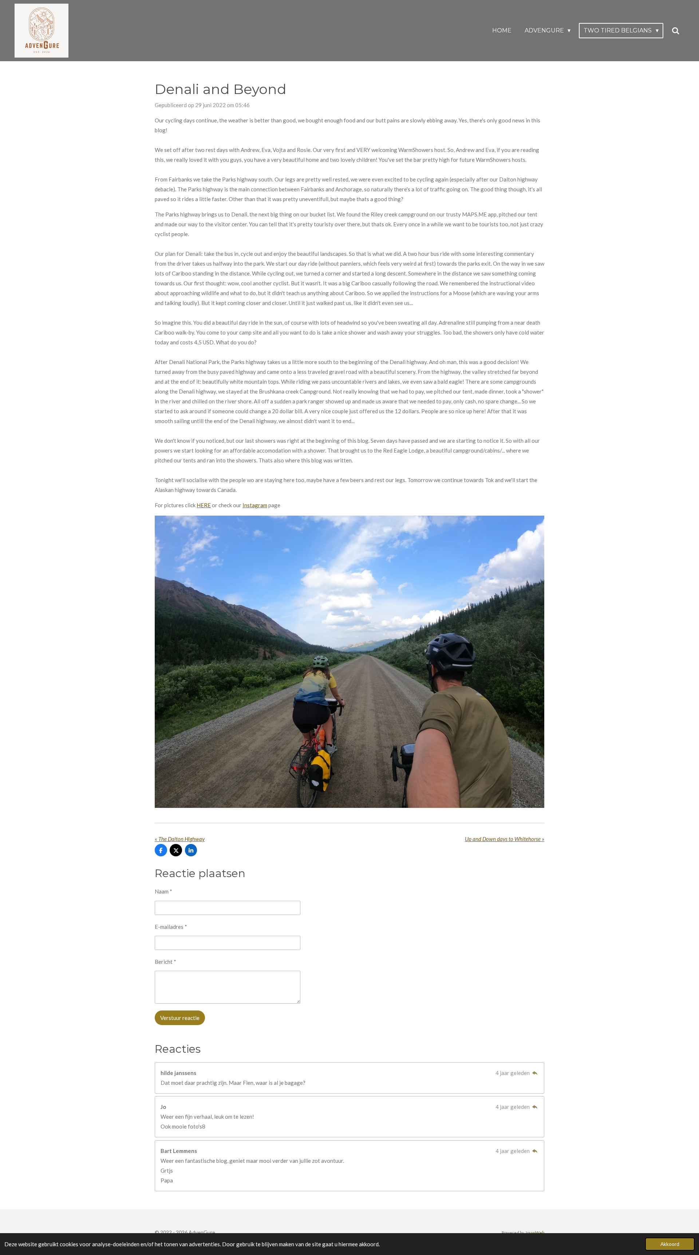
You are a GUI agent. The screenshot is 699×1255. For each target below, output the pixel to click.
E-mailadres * (171, 926)
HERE (204, 505)
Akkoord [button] (669, 1244)
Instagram (254, 505)
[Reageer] (534, 1073)
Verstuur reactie (180, 1017)
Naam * (163, 891)
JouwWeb (534, 1232)
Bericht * (165, 961)
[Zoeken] (675, 31)
